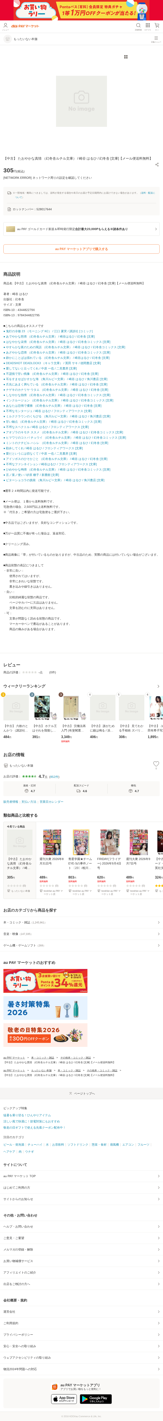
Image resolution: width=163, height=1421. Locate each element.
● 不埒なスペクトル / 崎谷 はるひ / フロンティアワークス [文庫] (46, 427)
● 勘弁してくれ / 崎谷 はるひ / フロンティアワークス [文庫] (43, 448)
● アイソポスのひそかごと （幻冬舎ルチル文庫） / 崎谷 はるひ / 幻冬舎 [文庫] (55, 459)
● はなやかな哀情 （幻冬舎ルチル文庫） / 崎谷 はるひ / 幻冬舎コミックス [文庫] (56, 341)
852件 (54, 776)
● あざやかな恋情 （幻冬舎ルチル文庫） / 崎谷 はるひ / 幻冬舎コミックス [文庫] (56, 352)
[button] (157, 164)
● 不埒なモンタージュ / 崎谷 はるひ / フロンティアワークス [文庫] (47, 411)
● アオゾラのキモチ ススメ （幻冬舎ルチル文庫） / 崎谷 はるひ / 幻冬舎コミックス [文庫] (63, 432)
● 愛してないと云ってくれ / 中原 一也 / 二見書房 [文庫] (40, 368)
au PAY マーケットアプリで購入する (81, 249)
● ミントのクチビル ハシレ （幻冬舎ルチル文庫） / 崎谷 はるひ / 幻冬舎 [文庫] (55, 443)
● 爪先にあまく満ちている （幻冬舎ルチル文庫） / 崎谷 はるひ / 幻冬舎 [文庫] (55, 384)
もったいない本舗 (41, 1070)
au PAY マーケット (14, 1057)
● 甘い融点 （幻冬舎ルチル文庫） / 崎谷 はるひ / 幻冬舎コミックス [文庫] (52, 421)
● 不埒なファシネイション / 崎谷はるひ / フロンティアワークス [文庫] (50, 464)
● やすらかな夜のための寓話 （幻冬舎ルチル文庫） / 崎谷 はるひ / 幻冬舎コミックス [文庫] (64, 347)
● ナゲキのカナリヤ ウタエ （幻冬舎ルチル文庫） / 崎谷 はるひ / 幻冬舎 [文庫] (55, 389)
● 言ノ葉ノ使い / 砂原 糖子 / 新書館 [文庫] (31, 475)
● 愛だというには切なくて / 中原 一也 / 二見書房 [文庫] (40, 453)
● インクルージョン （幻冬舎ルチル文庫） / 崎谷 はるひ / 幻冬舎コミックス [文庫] (58, 400)
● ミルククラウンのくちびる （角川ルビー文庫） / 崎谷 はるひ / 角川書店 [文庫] (56, 416)
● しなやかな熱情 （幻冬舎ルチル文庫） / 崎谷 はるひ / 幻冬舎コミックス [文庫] (56, 395)
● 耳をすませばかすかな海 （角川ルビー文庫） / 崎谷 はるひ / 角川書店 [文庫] (55, 379)
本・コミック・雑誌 (42, 1057)
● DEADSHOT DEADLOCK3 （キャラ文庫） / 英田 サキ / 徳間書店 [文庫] (52, 363)
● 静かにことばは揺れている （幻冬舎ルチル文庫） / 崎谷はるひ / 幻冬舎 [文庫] (56, 357)
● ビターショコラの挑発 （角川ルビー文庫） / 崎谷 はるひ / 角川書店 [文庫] (53, 480)
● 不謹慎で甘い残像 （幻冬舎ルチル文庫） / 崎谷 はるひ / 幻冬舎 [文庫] (50, 373)
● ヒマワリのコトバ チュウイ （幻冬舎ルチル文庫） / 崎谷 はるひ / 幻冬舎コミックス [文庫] (64, 437)
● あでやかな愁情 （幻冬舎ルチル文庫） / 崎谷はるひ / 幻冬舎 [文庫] (49, 336)
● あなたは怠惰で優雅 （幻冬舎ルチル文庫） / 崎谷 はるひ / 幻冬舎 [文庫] (52, 405)
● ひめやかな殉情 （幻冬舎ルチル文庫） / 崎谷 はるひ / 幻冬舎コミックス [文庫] (56, 469)
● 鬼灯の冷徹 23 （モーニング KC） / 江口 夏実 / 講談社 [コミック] (48, 331)
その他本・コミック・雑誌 (75, 1057)
